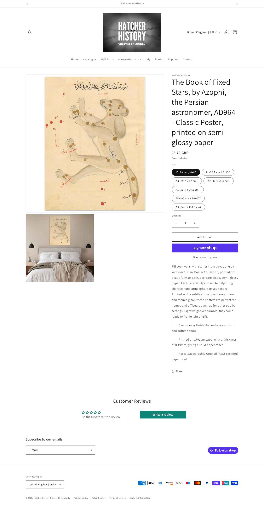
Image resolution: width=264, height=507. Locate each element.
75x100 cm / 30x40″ (188, 198)
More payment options (205, 257)
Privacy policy (81, 498)
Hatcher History (42, 498)
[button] (30, 32)
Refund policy (99, 498)
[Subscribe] (91, 449)
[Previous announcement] (27, 3)
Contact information (139, 498)
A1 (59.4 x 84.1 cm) (188, 189)
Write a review (163, 414)
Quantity (176, 215)
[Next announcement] (237, 3)
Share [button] (179, 371)
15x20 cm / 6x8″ (186, 172)
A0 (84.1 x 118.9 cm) (188, 207)
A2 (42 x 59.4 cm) (219, 181)
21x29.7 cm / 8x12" (218, 172)
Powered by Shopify (60, 498)
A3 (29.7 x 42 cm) (187, 181)
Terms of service (117, 498)
